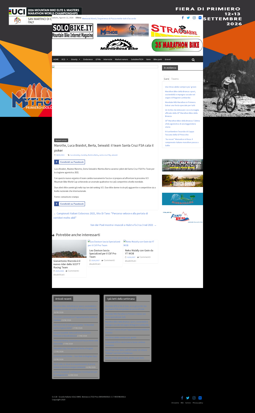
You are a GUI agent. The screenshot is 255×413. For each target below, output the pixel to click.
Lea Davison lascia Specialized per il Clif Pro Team (102, 253)
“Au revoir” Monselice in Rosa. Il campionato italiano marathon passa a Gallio (181, 142)
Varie (148, 59)
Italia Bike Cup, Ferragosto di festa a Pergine (73, 348)
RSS (182, 403)
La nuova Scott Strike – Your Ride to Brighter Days (75, 356)
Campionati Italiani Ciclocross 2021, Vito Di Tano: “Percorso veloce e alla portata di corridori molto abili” (100, 215)
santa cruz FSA (105, 155)
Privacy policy (198, 403)
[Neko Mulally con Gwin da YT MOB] (141, 241)
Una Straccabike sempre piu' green (120, 337)
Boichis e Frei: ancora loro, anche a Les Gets (124, 357)
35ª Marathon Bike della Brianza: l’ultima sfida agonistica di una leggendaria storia (182, 123)
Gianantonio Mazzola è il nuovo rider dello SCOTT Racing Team (66, 264)
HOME (56, 59)
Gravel (168, 59)
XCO (63, 59)
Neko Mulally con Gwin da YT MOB (139, 252)
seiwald (114, 155)
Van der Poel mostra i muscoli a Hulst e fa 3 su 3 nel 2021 (123, 225)
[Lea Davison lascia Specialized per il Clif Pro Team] (105, 241)
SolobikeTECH (137, 59)
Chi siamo (175, 403)
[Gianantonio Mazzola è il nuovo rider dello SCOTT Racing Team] (69, 241)
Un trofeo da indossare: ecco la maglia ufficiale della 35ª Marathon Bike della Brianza (182, 113)
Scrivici (188, 403)
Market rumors (121, 59)
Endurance (88, 59)
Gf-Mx (98, 59)
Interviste (108, 59)
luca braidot (75, 155)
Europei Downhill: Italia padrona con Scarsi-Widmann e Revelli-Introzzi (112, 17)
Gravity (74, 59)
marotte (84, 155)
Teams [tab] (175, 78)
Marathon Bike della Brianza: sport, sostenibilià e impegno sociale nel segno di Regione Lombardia (180, 94)
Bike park (158, 59)
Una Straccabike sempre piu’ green (180, 86)
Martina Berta (93, 155)
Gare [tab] (166, 78)
